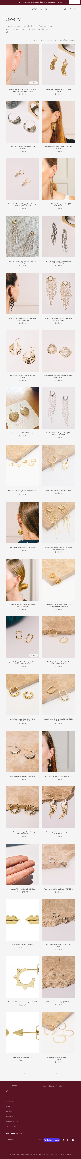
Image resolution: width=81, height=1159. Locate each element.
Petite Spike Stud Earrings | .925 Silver (58, 1002)
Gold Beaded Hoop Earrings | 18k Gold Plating (58, 1058)
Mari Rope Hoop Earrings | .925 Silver (22, 776)
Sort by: (35, 40)
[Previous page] (24, 1073)
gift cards (9, 1091)
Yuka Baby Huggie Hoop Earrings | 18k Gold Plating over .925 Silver (58, 605)
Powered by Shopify (31, 1154)
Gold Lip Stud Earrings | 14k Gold (22, 944)
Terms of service (12, 1121)
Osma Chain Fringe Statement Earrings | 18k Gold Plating (58, 548)
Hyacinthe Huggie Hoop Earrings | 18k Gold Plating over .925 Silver (22, 662)
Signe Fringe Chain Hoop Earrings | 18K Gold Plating (59, 832)
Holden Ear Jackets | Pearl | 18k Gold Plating (58, 90)
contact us (9, 1101)
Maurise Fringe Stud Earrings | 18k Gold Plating (58, 147)
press (8, 1106)
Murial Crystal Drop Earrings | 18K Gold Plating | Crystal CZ (58, 319)
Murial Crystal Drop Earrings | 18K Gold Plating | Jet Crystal (22, 319)
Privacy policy (54, 1154)
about (8, 1096)
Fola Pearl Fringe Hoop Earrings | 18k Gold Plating (22, 262)
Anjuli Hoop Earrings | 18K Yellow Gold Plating (22, 376)
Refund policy (11, 1126)
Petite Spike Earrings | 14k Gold (22, 1057)
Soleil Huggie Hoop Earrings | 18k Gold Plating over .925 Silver (58, 662)
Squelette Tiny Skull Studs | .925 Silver (22, 889)
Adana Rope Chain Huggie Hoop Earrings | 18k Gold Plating (22, 832)
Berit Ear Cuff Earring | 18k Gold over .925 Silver (22, 491)
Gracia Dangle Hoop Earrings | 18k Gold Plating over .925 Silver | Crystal (22, 90)
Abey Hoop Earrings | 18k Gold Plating (22, 547)
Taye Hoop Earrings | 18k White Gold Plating (22, 147)
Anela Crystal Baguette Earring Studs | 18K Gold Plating (58, 376)
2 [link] (37, 1073)
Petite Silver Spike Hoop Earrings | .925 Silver (58, 945)
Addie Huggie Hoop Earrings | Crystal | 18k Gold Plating (58, 720)
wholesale (9, 1116)
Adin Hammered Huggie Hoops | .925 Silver (58, 889)
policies (8, 1111)
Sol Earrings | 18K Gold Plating (22, 433)
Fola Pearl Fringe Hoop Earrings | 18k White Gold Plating (58, 433)
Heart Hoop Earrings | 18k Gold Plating (58, 490)
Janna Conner (20, 1154)
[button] (4, 9)
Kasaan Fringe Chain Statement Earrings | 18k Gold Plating (22, 605)
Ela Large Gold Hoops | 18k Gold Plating (58, 776)
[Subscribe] (39, 1139)
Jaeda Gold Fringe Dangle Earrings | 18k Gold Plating (58, 204)
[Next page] (56, 1073)
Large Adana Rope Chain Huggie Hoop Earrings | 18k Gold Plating (22, 720)
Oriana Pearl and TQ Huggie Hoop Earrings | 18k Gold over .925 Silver (22, 204)
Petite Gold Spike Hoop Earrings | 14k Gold (22, 1002)
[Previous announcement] (4, 2)
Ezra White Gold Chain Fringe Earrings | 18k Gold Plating (58, 262)
